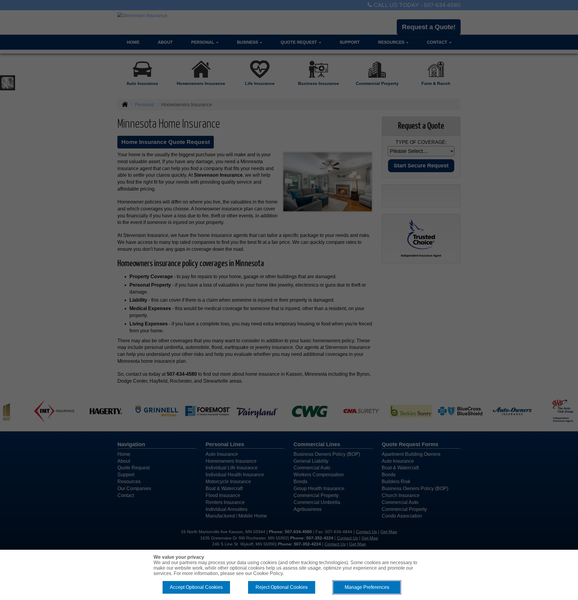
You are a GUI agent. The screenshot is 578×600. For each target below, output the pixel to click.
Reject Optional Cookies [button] (282, 587)
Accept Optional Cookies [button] (196, 587)
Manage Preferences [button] (367, 587)
